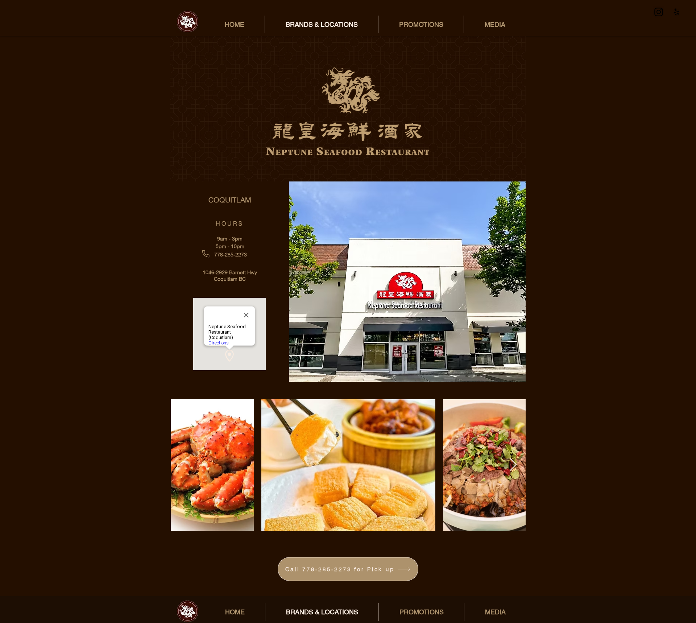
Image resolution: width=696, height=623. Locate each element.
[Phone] (206, 254)
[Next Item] (513, 465)
